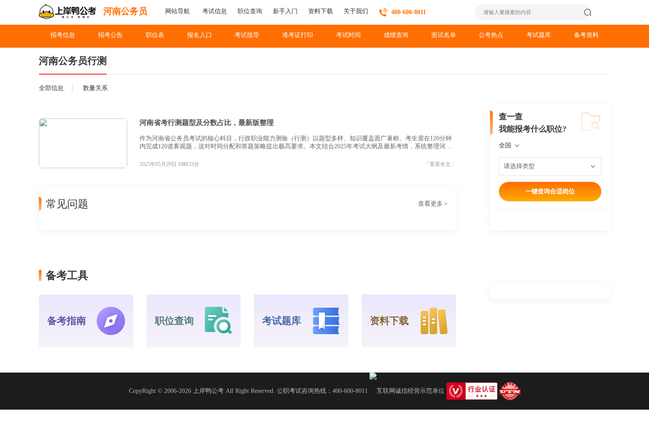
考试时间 (348, 35)
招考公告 (110, 35)
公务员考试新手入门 (285, 11)
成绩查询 (396, 35)
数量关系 (95, 88)
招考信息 (62, 35)
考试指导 (246, 35)
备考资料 (586, 35)
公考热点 (491, 35)
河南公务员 (125, 11)
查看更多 (433, 203)
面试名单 (443, 35)
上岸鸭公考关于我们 (355, 11)
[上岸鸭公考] (67, 12)
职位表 (155, 35)
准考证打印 (297, 35)
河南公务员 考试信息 (213, 11)
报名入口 (199, 35)
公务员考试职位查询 (250, 11)
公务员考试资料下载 (320, 11)
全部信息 (51, 88)
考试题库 (538, 35)
